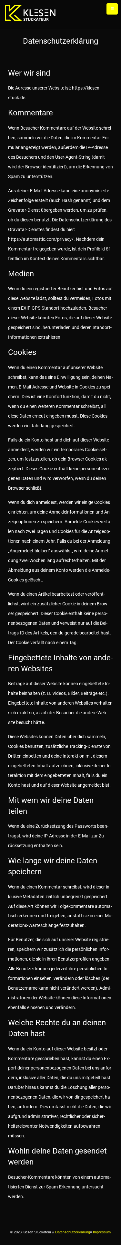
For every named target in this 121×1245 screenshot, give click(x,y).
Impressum (102, 1232)
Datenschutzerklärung (72, 1232)
